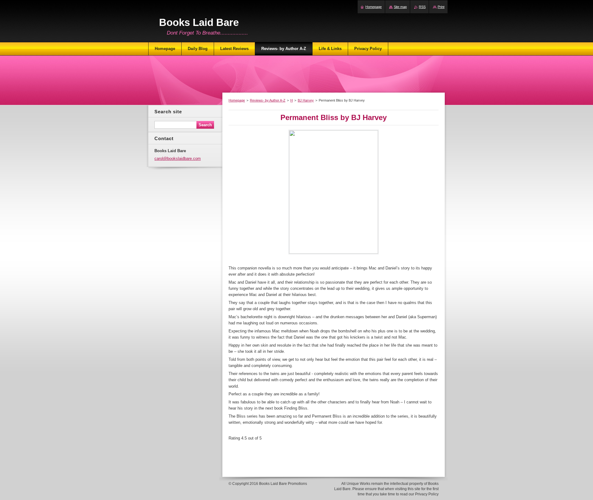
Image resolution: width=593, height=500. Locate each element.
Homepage (237, 100)
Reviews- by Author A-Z (267, 100)
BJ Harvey (306, 100)
